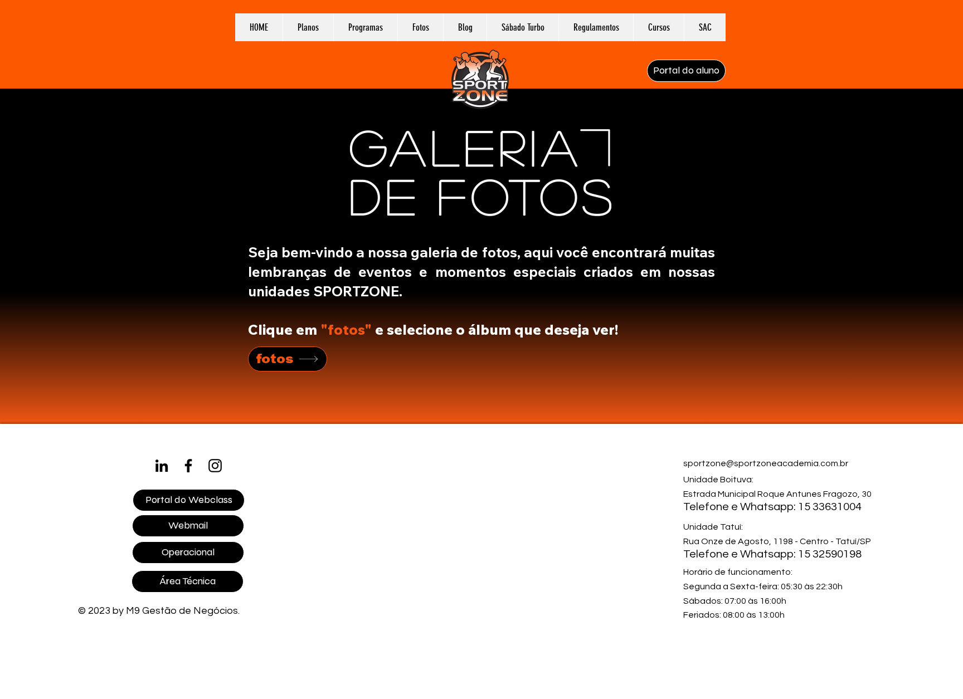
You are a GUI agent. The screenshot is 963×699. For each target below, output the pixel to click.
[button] (365, 27)
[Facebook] (188, 466)
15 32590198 (830, 554)
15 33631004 (830, 506)
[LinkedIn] (162, 466)
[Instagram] (215, 466)
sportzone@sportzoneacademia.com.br (765, 463)
